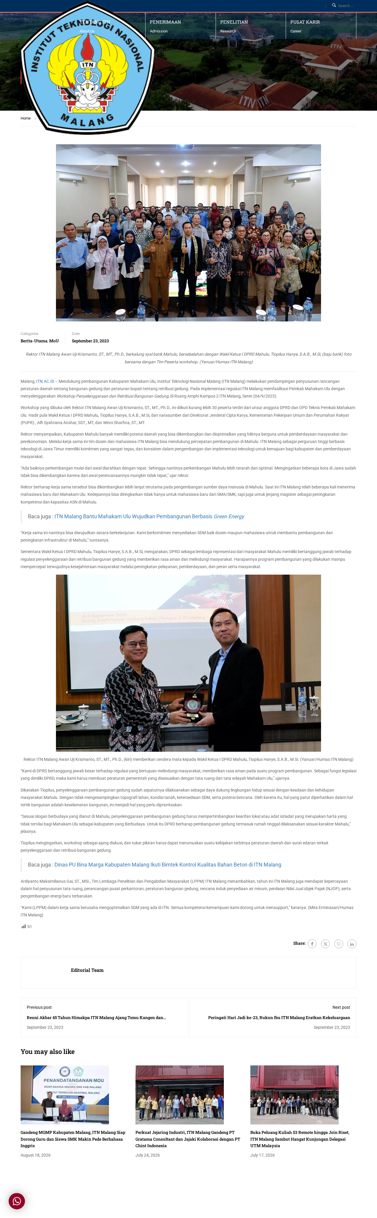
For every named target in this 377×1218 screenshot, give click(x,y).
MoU (54, 341)
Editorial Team (87, 970)
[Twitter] (325, 943)
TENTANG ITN (95, 22)
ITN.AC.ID (45, 381)
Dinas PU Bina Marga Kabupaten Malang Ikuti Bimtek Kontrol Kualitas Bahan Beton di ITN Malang (167, 865)
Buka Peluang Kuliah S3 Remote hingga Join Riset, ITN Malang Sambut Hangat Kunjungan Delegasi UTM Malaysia (299, 1138)
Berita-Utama (34, 341)
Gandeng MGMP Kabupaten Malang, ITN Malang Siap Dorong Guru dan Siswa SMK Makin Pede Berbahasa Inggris (73, 1138)
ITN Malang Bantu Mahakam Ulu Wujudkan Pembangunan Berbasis (149, 516)
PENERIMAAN (165, 22)
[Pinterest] (338, 943)
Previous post (39, 1007)
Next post (341, 1007)
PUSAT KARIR (305, 22)
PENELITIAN (234, 22)
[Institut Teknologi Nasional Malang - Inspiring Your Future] (87, 68)
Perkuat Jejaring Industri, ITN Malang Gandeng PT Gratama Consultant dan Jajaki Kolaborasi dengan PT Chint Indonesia (187, 1138)
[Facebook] (312, 943)
